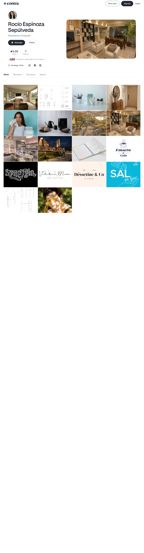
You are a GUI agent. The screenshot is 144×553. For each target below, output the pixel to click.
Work (6, 74)
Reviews (17, 74)
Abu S (27, 59)
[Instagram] (29, 65)
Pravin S (41, 59)
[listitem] (26, 52)
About (43, 74)
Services (30, 74)
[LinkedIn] (35, 65)
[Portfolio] (40, 65)
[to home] (11, 3)
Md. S (32, 59)
